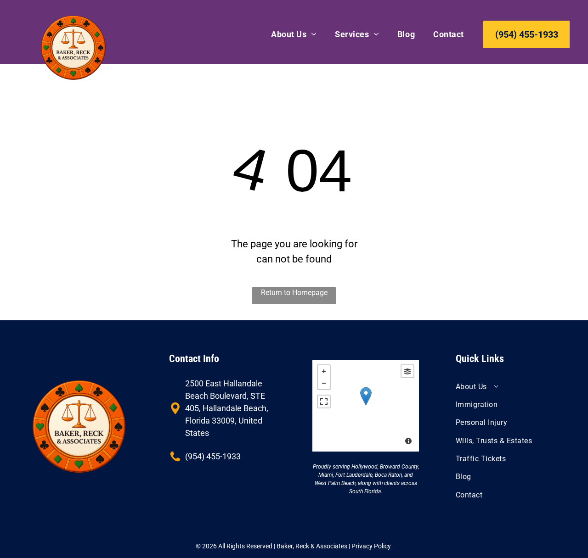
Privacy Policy (371, 546)
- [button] (324, 383)
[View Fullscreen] (324, 401)
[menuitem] (294, 34)
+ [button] (324, 371)
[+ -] (365, 406)
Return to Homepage (294, 292)
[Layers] (407, 371)
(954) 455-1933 (213, 456)
